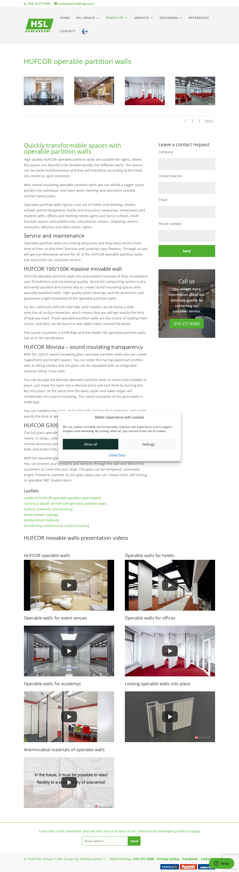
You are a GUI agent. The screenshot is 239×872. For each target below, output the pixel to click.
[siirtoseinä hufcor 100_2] (94, 104)
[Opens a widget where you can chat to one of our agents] (221, 864)
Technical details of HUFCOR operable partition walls (65, 503)
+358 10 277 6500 (38, 4)
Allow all (90, 444)
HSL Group (85, 18)
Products (114, 18)
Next (209, 121)
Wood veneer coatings (41, 514)
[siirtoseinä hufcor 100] (44, 104)
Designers (169, 18)
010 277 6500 (187, 323)
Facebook (190, 859)
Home (65, 18)
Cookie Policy (117, 455)
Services (141, 18)
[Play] (69, 585)
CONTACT (67, 31)
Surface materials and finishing (48, 509)
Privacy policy (168, 859)
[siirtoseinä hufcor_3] (145, 104)
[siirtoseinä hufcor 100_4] (195, 104)
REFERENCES (199, 18)
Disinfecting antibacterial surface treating (56, 525)
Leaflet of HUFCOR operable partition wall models (62, 498)
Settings (148, 444)
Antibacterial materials (42, 520)
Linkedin (208, 859)
